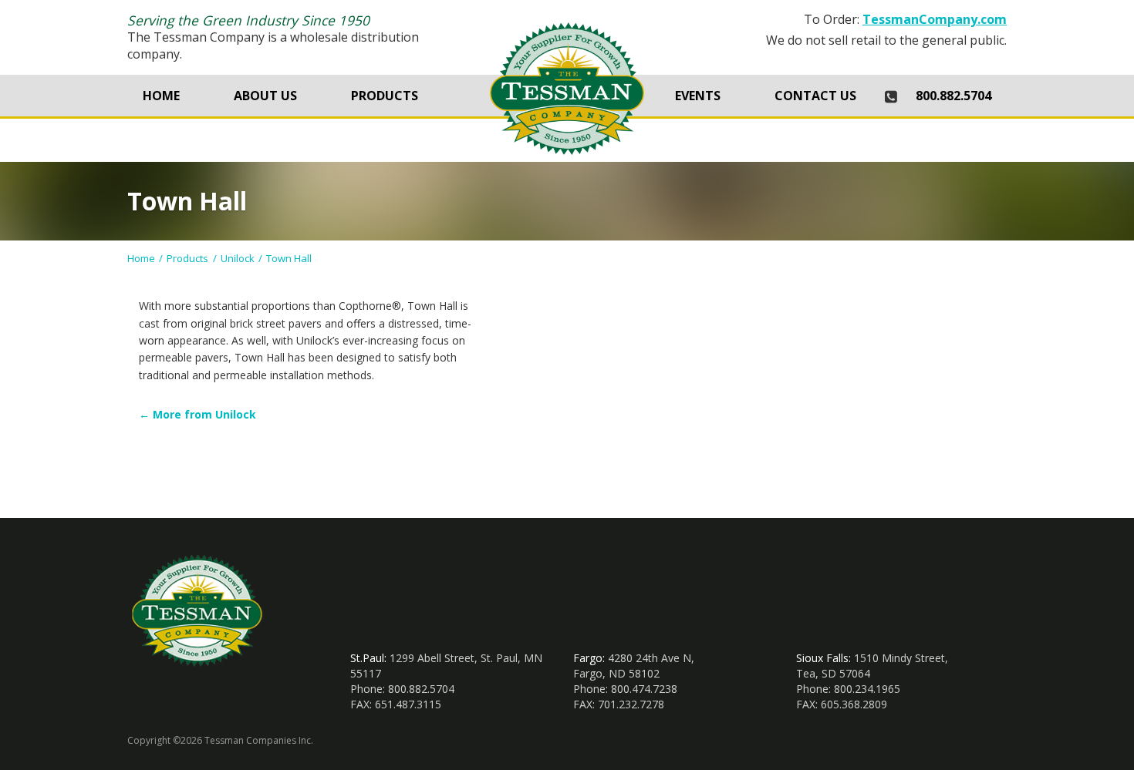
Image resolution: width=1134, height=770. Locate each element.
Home (161, 95)
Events (698, 95)
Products (384, 95)
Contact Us (815, 95)
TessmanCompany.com (934, 19)
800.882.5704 (953, 95)
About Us (265, 95)
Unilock (238, 258)
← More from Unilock (197, 414)
